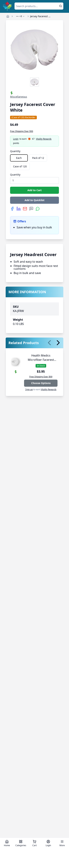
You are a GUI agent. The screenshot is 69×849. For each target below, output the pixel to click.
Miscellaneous (18, 96)
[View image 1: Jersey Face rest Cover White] (34, 82)
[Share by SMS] (31, 209)
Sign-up (29, 389)
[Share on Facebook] (12, 209)
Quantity (15, 151)
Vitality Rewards (43, 139)
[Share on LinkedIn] (18, 209)
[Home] (8, 16)
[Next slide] (58, 342)
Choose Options (41, 383)
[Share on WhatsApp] (38, 209)
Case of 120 (20, 166)
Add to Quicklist (34, 200)
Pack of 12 (38, 158)
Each (19, 158)
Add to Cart (34, 190)
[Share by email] (25, 209)
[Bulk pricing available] (11, 92)
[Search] (60, 6)
